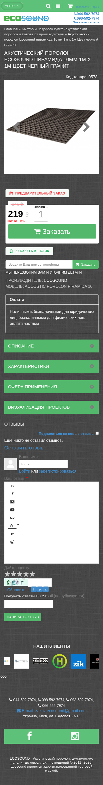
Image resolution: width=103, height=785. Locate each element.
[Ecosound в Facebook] (30, 738)
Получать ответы (19, 596)
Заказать (55, 231)
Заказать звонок (86, 22)
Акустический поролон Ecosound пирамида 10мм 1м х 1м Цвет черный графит (51, 39)
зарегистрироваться (57, 471)
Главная (11, 29)
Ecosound (55, 280)
